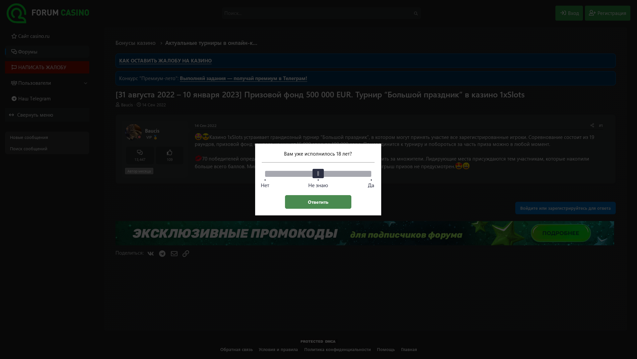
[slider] (318, 173)
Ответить (318, 202)
